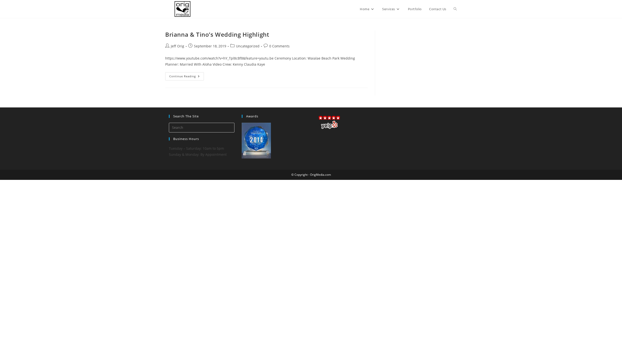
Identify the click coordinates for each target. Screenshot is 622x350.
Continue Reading (186, 77)
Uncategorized (247, 46)
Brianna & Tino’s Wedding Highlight (217, 34)
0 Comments (279, 46)
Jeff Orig (177, 46)
